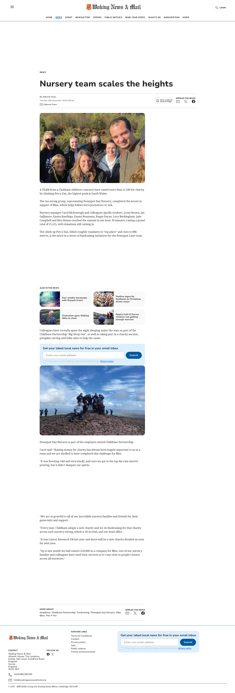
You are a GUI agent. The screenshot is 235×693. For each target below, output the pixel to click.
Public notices (78, 648)
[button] (12, 7)
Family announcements (83, 651)
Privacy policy (78, 642)
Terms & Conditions (81, 635)
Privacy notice (107, 361)
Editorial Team (49, 97)
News (43, 72)
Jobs (73, 645)
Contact (75, 639)
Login (222, 8)
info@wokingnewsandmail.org (30, 680)
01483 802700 (24, 674)
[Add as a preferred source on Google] (164, 101)
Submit (133, 355)
